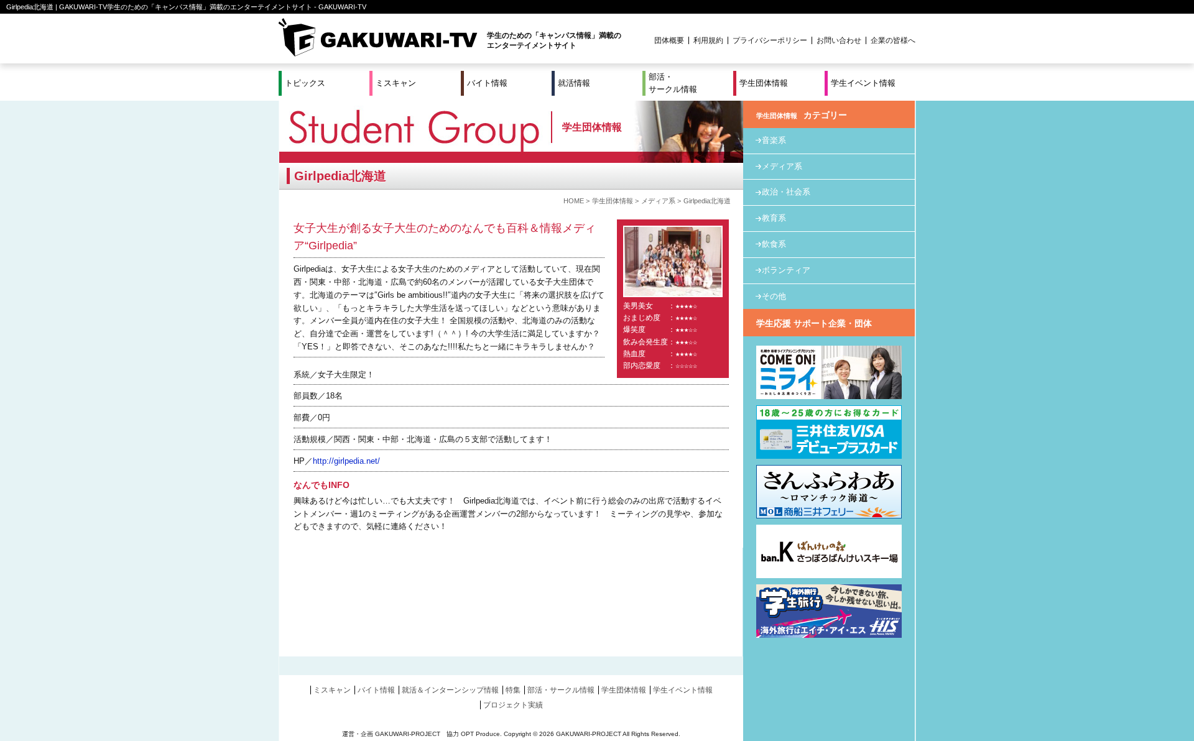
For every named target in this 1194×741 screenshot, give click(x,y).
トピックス (305, 83)
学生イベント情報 (863, 83)
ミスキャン (396, 83)
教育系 (774, 218)
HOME (573, 201)
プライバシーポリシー (770, 40)
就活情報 (574, 83)
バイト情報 (487, 83)
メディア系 (658, 201)
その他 (774, 296)
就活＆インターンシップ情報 (450, 690)
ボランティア (786, 270)
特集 (513, 690)
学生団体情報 (763, 83)
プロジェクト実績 (513, 705)
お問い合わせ (839, 40)
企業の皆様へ (893, 40)
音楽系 (774, 140)
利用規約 (708, 40)
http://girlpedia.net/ (346, 461)
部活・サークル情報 (673, 83)
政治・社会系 (786, 191)
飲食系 (774, 244)
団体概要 (669, 40)
